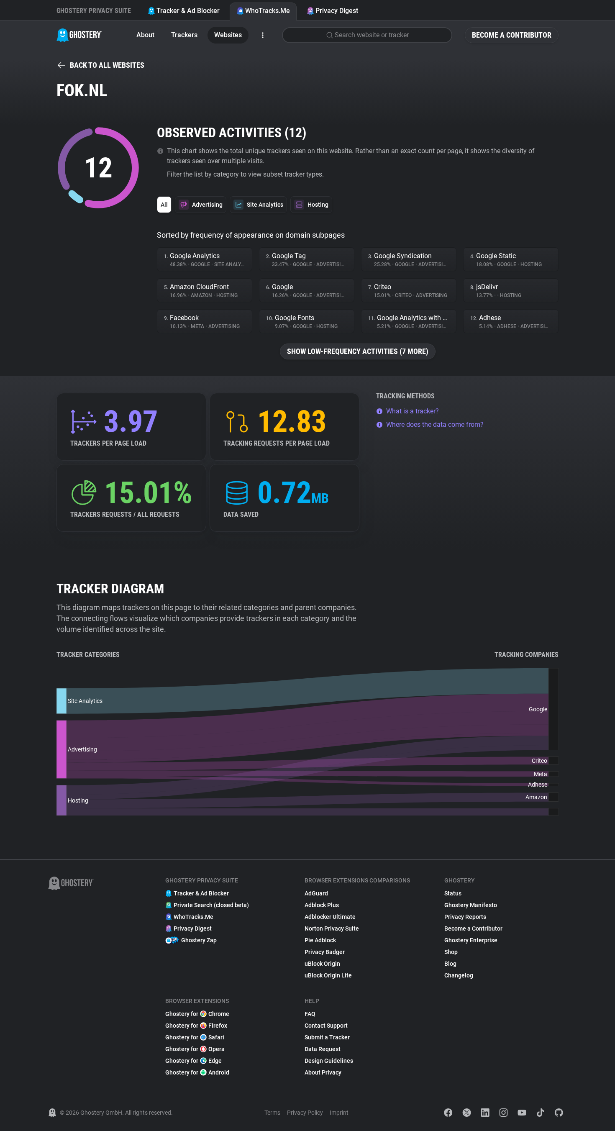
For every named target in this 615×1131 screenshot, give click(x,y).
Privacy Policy (305, 1112)
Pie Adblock (320, 940)
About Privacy (323, 1072)
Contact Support (326, 1025)
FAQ (310, 1013)
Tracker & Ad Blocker (188, 11)
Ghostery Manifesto (470, 905)
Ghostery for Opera (195, 1049)
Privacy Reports (465, 916)
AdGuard (316, 893)
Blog (450, 963)
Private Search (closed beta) (211, 905)
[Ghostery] (79, 35)
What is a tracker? (412, 411)
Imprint (339, 1112)
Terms (272, 1112)
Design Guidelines (329, 1060)
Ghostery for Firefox (196, 1025)
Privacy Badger (325, 952)
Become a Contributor (511, 35)
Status (452, 893)
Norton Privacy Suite (332, 928)
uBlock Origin (322, 963)
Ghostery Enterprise (470, 940)
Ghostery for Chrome (197, 1013)
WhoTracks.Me (267, 11)
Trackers (184, 35)
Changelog (458, 975)
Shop (451, 952)
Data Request (323, 1049)
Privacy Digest (336, 11)
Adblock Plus (322, 905)
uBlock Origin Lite (328, 975)
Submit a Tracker (327, 1037)
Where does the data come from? (435, 424)
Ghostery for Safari (194, 1037)
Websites (228, 35)
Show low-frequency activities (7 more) (357, 351)
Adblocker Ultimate (330, 916)
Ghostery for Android (197, 1072)
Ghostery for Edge (193, 1060)
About (145, 35)
